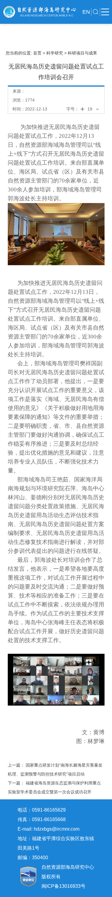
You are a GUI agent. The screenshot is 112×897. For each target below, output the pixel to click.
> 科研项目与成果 (80, 53)
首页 (38, 53)
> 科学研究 (53, 53)
